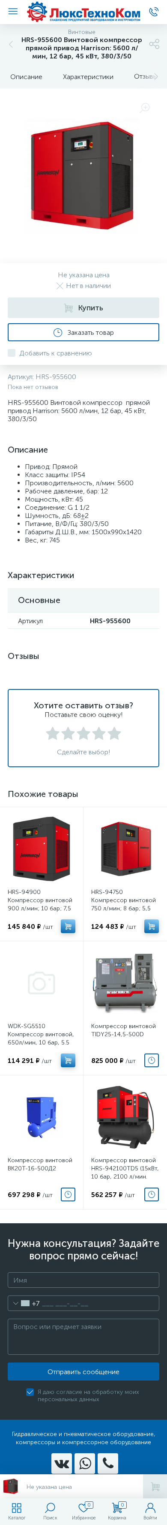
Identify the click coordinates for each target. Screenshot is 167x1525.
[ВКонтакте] (61, 1463)
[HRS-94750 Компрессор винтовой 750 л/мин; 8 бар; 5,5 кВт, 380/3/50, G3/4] (125, 849)
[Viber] (108, 1463)
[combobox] (23, 1303)
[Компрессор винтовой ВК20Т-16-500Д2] (41, 1117)
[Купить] (68, 926)
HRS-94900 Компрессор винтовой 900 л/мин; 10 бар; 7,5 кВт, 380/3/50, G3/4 (40, 904)
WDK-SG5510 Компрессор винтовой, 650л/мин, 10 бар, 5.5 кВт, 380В (41, 1038)
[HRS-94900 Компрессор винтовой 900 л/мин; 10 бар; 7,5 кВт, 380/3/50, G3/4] (41, 849)
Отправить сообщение (83, 1372)
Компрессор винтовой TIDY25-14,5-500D (123, 1030)
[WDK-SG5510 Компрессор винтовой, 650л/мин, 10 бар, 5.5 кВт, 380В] (41, 983)
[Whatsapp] (85, 1463)
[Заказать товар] (151, 1060)
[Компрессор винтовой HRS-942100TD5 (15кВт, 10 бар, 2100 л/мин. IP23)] (125, 1117)
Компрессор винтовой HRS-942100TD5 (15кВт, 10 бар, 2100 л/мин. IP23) (125, 1172)
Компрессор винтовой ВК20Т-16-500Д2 (40, 1164)
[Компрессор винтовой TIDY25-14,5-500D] (125, 983)
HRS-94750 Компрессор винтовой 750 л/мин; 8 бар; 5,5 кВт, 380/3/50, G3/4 (123, 904)
